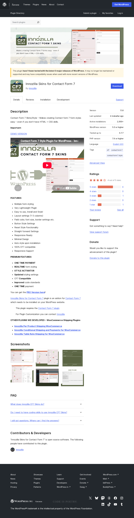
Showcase (38, 474)
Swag (83, 487)
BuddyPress (109, 487)
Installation (45, 99)
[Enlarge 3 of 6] (55, 352)
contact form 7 (116, 150)
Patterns (37, 487)
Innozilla (61, 314)
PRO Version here (36, 292)
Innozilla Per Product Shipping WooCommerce (38, 326)
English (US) (118, 144)
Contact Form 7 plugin (48, 308)
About (13, 474)
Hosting (13, 483)
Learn (59, 474)
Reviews (30, 99)
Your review (95, 210)
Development (63, 99)
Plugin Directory (17, 13)
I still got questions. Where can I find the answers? (34, 420)
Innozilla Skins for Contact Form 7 (26, 298)
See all (120, 210)
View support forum (99, 232)
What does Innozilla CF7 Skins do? (27, 404)
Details (16, 99)
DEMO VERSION (18, 133)
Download (117, 86)
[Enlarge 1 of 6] (30, 352)
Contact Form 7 (73, 298)
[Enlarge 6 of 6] (80, 372)
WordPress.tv (64, 487)
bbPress (107, 483)
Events (83, 479)
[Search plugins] (38, 22)
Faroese (38, 501)
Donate (84, 483)
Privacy (13, 487)
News (12, 479)
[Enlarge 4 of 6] (55, 372)
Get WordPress (122, 4)
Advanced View (97, 163)
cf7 (108, 150)
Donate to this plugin (100, 258)
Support (120, 99)
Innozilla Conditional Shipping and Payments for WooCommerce (47, 330)
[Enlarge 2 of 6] (30, 368)
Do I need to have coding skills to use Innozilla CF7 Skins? (38, 412)
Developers (62, 483)
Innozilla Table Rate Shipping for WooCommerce (39, 334)
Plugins (37, 483)
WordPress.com (111, 474)
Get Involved (85, 474)
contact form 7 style (114, 155)
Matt (106, 479)
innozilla (33, 88)
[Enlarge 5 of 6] (80, 352)
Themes (37, 479)
